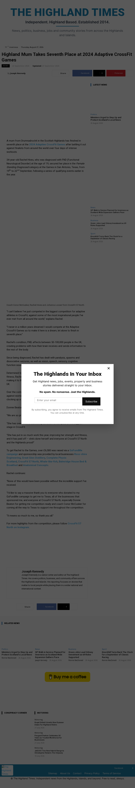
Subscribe (91, 401)
